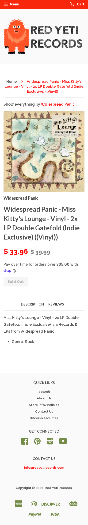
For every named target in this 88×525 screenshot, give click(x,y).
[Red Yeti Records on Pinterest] (37, 443)
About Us (44, 398)
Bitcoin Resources (44, 418)
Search (44, 391)
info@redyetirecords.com (44, 467)
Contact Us (44, 411)
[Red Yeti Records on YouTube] (63, 443)
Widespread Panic (58, 104)
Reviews (56, 304)
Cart (80, 4)
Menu (14, 4)
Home (11, 81)
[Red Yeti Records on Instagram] (50, 443)
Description (32, 304)
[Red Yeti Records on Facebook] (24, 443)
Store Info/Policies (44, 405)
